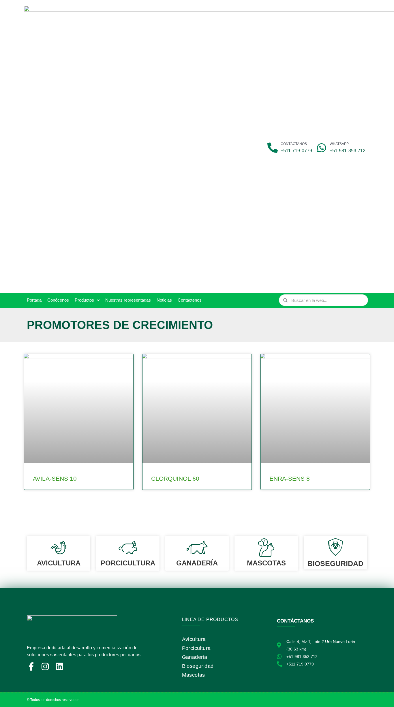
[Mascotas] (266, 547)
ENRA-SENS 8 (289, 478)
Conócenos (58, 300)
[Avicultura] (58, 547)
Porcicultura (128, 563)
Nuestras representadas (128, 300)
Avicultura (58, 563)
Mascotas (266, 563)
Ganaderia (194, 657)
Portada (34, 300)
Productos (84, 300)
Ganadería (197, 563)
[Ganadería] (197, 547)
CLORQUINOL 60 (175, 478)
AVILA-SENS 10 (55, 478)
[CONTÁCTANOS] (272, 148)
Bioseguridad (335, 563)
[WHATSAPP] (321, 148)
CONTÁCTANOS (294, 144)
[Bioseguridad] (335, 547)
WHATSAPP (339, 144)
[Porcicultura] (127, 547)
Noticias (164, 300)
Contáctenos (190, 300)
